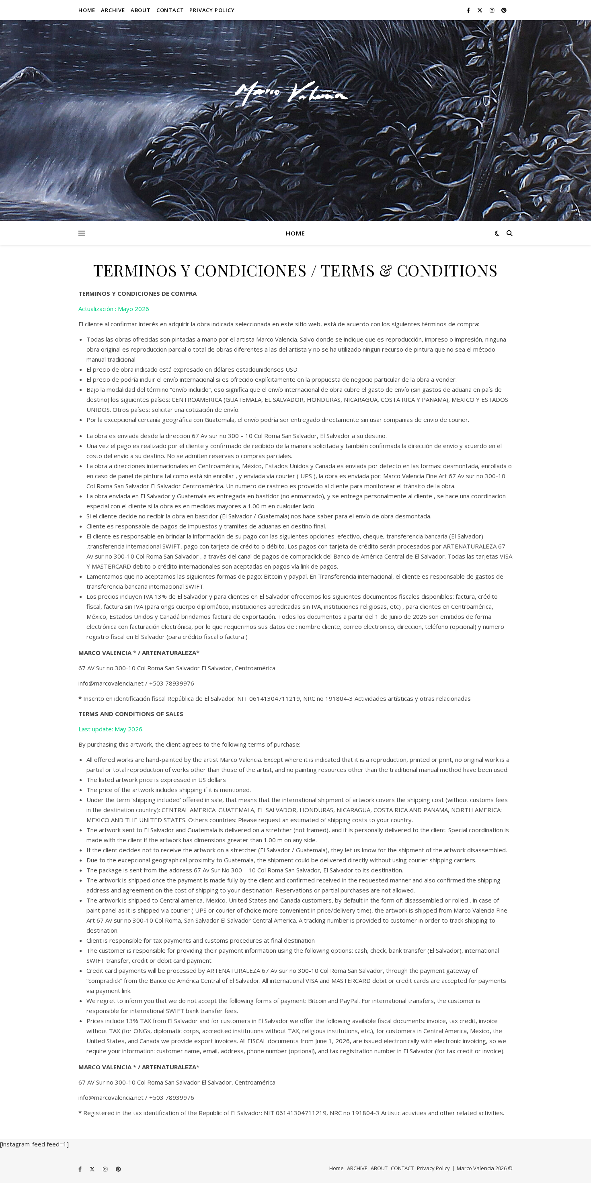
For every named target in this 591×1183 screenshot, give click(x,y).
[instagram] (492, 10)
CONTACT (170, 10)
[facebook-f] (469, 10)
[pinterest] (504, 10)
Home (86, 10)
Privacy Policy (211, 10)
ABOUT (141, 10)
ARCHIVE (113, 10)
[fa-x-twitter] (480, 10)
